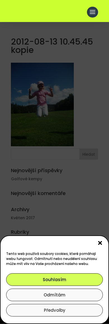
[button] (100, 243)
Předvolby (54, 310)
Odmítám (54, 295)
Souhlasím (54, 279)
